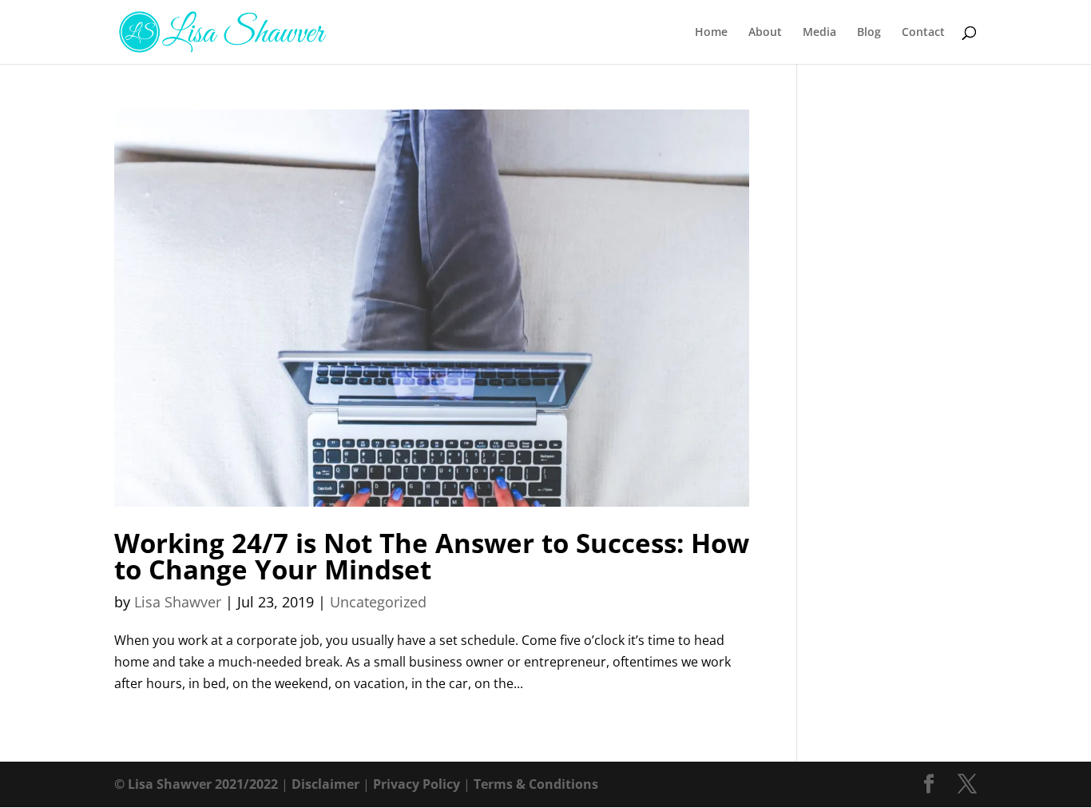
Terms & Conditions (536, 784)
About (765, 32)
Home (711, 32)
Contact (923, 32)
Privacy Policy (416, 784)
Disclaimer (325, 784)
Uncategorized (378, 601)
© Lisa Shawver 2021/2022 (196, 784)
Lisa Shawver (177, 601)
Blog (869, 32)
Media (819, 32)
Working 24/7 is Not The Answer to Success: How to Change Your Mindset (431, 556)
